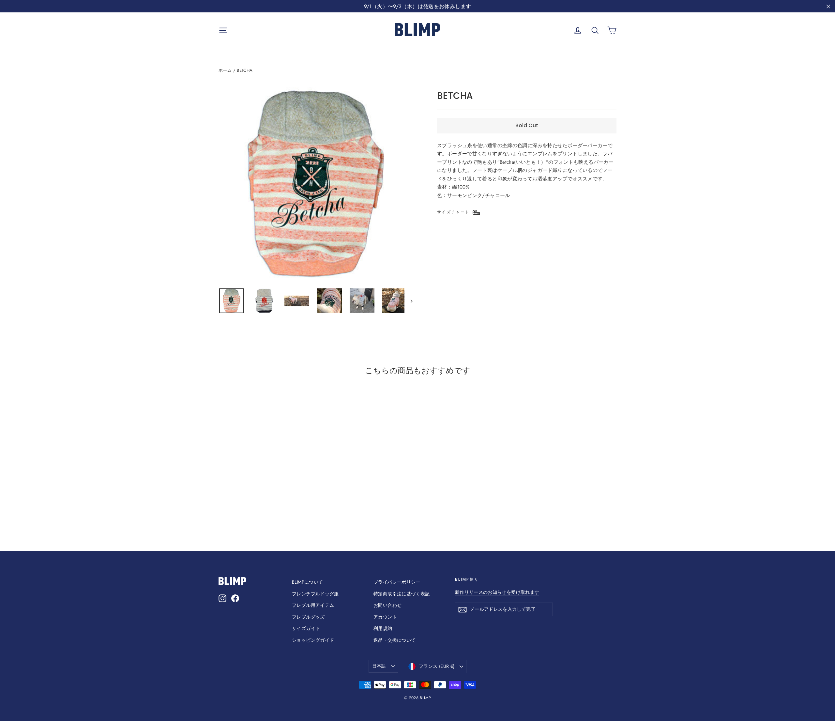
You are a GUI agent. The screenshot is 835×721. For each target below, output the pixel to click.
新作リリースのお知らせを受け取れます (497, 592)
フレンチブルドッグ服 (315, 594)
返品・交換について (394, 640)
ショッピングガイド (313, 640)
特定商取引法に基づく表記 (401, 594)
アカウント (385, 617)
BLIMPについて (307, 582)
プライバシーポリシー (396, 582)
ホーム (225, 70)
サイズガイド (306, 628)
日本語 (379, 666)
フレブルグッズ (308, 617)
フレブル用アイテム (313, 605)
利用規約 (382, 628)
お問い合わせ (387, 605)
